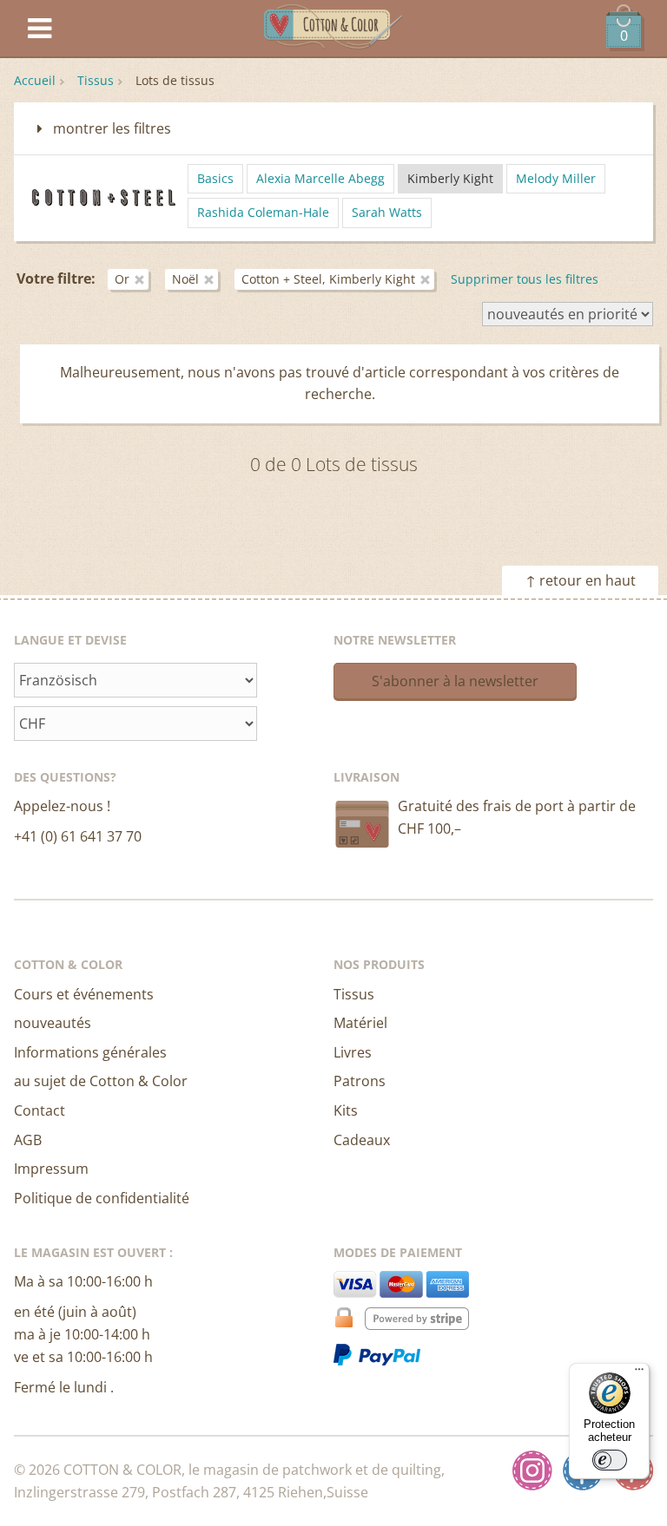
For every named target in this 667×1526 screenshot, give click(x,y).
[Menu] (639, 1373)
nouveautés (52, 1022)
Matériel (360, 1022)
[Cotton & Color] (333, 29)
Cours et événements (84, 994)
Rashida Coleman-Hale (263, 212)
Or (122, 279)
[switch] (609, 1460)
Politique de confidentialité (101, 1198)
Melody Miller (556, 178)
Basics (215, 178)
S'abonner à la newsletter (455, 681)
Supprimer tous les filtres (524, 279)
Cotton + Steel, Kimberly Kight (328, 279)
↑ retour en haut (580, 580)
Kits (346, 1110)
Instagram (532, 1470)
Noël (185, 279)
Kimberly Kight (450, 178)
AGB (28, 1139)
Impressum (51, 1168)
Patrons (360, 1080)
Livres (353, 1052)
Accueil (35, 80)
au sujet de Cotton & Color (101, 1080)
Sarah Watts (387, 212)
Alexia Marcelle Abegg (320, 178)
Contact (39, 1110)
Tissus (95, 80)
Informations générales (90, 1052)
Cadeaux (362, 1139)
